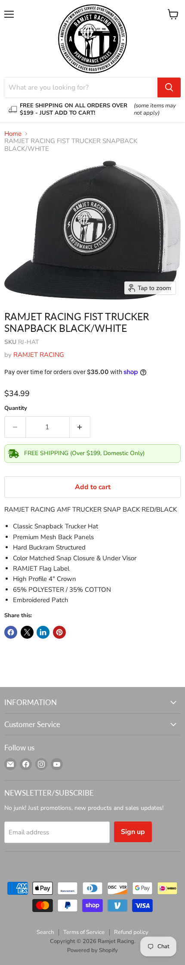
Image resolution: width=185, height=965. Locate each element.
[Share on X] (27, 632)
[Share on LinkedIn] (43, 632)
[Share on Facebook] (10, 632)
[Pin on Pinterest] (59, 632)
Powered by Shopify (92, 950)
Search (45, 932)
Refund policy (131, 932)
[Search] (169, 87)
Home (13, 133)
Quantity (15, 408)
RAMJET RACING (38, 354)
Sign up (133, 832)
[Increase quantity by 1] (80, 427)
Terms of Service (84, 932)
